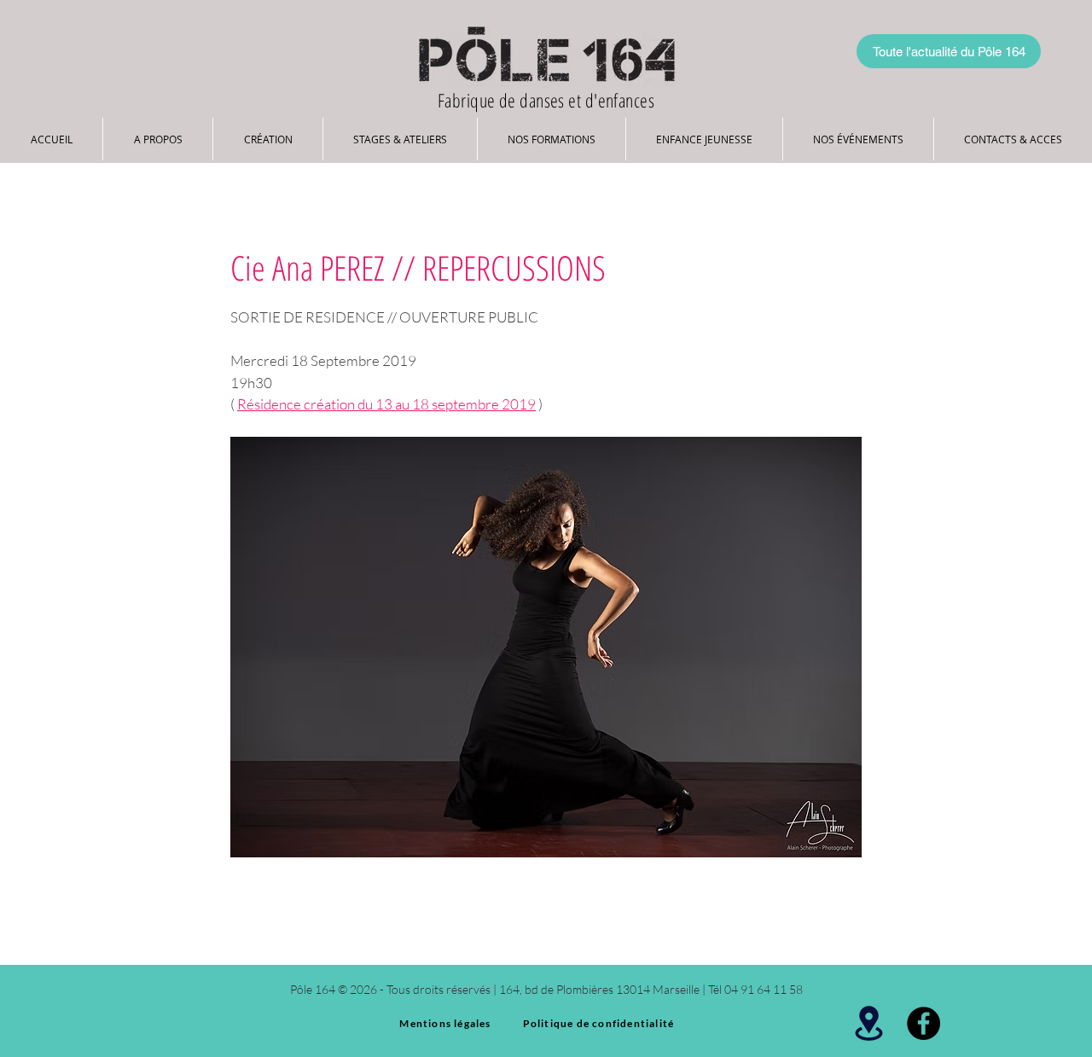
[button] (157, 139)
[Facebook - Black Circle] (923, 1023)
